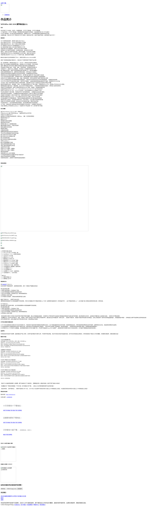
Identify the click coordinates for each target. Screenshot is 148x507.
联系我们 (42, 504)
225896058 (9, 397)
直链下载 (15, 410)
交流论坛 (17, 504)
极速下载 (10, 410)
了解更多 (7, 14)
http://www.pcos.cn (10, 394)
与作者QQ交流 (21, 496)
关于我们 (23, 504)
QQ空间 (14, 496)
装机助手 (4, 284)
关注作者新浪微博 (6, 496)
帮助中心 (36, 504)
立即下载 (3, 3)
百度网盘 (19, 410)
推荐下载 (5, 410)
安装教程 (30, 504)
